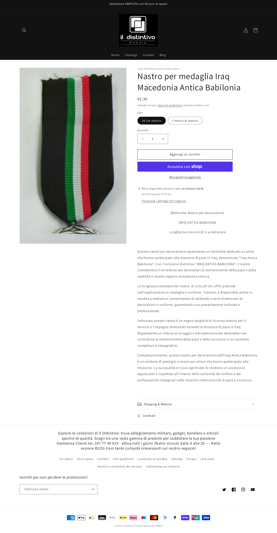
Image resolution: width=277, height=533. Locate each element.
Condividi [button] (148, 416)
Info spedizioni (123, 459)
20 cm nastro (151, 121)
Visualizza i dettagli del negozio (164, 201)
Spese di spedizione (170, 105)
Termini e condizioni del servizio (119, 466)
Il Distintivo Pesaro (132, 525)
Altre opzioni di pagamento (185, 177)
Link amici (207, 459)
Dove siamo (85, 459)
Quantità (142, 130)
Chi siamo (66, 459)
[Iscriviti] (92, 489)
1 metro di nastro (185, 121)
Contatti (103, 459)
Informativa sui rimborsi (163, 466)
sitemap (177, 459)
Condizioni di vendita (152, 459)
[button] (24, 30)
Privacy (191, 459)
